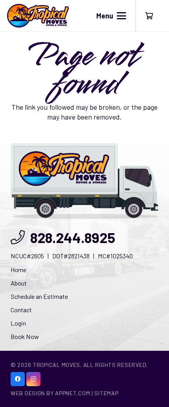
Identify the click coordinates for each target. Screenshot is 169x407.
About (19, 283)
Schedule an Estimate (39, 296)
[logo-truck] (84, 181)
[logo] (38, 16)
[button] (111, 16)
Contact (21, 309)
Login (18, 323)
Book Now (25, 336)
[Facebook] (18, 379)
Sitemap (106, 393)
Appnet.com (72, 393)
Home (18, 269)
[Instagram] (33, 379)
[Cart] (149, 15)
